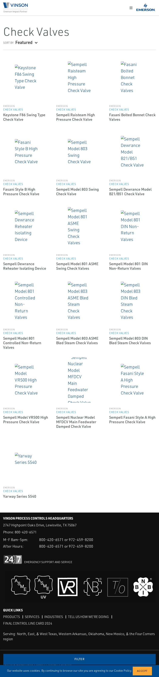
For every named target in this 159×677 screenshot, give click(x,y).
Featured (24, 42)
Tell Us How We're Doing (88, 617)
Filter (79, 659)
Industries (53, 617)
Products (11, 617)
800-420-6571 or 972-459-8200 (66, 539)
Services (32, 617)
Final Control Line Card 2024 (27, 623)
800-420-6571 (26, 532)
